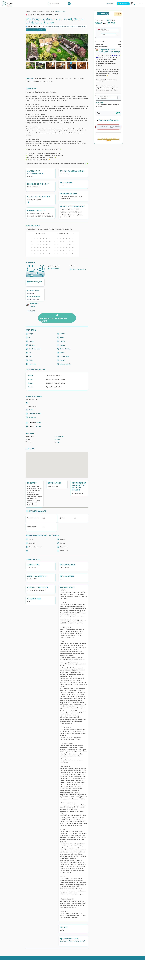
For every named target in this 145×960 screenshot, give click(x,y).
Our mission (110, 3)
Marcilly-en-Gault (60, 11)
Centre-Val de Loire (37, 11)
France (28, 11)
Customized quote (118, 14)
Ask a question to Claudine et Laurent (108, 139)
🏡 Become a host (123, 3)
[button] (57, 463)
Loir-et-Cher (48, 11)
